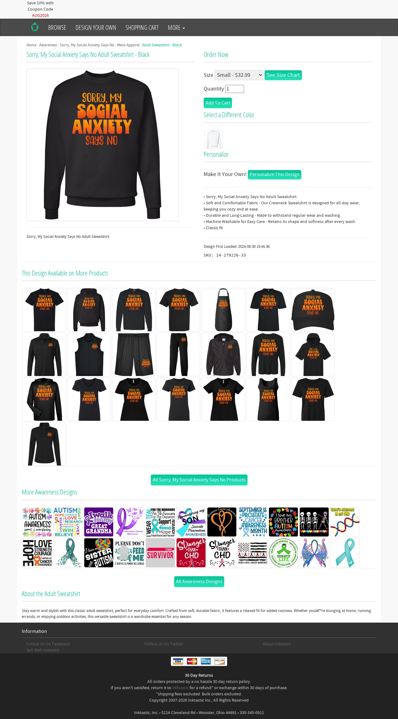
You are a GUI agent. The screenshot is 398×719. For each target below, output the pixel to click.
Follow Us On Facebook (48, 644)
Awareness (48, 45)
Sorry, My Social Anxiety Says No (87, 45)
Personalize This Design (274, 174)
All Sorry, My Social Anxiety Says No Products (199, 480)
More (175, 27)
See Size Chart (283, 75)
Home (31, 45)
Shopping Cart (142, 27)
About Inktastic (277, 644)
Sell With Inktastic (42, 650)
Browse (57, 27)
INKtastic (180, 688)
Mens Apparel (128, 45)
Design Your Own (96, 27)
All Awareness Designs (199, 581)
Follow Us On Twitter (164, 644)
